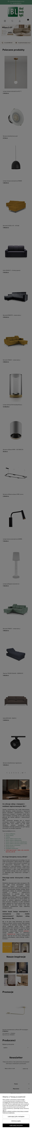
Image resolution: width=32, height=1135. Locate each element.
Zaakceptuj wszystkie (16, 1125)
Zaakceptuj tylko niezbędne (16, 1116)
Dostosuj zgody (16, 1121)
